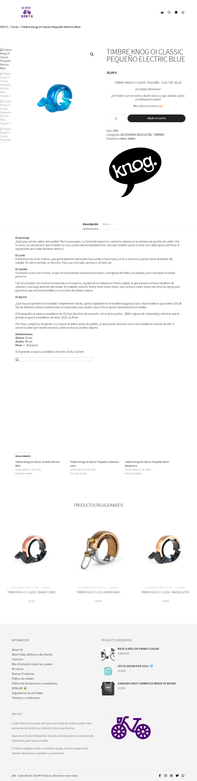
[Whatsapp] (182, 775)
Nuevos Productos (23, 674)
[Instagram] (165, 775)
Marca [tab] (106, 224)
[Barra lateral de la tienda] (162, 12)
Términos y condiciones (26, 698)
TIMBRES (158, 134)
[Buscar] (169, 12)
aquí (160, 106)
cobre (122, 138)
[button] (91, 54)
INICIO (4, 27)
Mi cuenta (17, 669)
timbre (131, 138)
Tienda (14, 27)
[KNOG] (135, 172)
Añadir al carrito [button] (31, 552)
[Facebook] (159, 775)
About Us (17, 649)
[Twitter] (177, 775)
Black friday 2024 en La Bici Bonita (32, 654)
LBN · (14, 775)
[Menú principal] (182, 12)
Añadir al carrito (156, 118)
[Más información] (176, 12)
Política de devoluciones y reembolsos (34, 683)
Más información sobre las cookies (32, 664)
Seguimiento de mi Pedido (27, 693)
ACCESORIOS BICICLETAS (136, 134)
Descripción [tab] (90, 224)
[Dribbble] (171, 775)
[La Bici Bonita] (27, 12)
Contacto (17, 659)
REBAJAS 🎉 (19, 688)
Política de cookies (23, 678)
